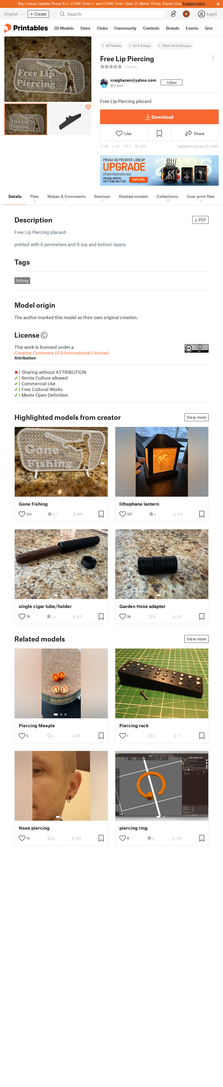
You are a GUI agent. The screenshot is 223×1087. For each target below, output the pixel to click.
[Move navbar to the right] (215, 28)
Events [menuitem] (192, 28)
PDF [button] (202, 219)
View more (196, 417)
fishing (22, 280)
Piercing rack (134, 725)
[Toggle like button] (22, 514)
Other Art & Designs (176, 45)
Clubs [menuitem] (102, 28)
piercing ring (133, 827)
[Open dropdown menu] (213, 58)
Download (162, 117)
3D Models (113, 45)
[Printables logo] (26, 28)
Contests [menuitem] (151, 28)
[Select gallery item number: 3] (65, 595)
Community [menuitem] (125, 28)
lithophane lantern (139, 503)
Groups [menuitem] (211, 28)
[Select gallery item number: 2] (61, 595)
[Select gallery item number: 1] (56, 595)
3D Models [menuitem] (64, 28)
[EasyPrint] (173, 14)
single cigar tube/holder (45, 606)
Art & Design (141, 45)
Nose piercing (34, 827)
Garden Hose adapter (142, 606)
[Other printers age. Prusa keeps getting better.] (159, 170)
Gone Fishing (33, 503)
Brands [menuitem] (172, 28)
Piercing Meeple (37, 725)
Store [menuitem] (85, 28)
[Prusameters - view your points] (186, 13)
